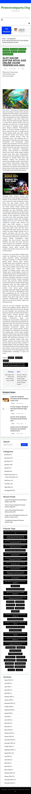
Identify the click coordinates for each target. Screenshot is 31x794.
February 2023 (8, 773)
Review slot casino (9, 474)
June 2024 (7, 720)
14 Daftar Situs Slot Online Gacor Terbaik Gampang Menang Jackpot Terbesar (15, 537)
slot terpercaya (20, 666)
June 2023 (7, 759)
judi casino (13, 49)
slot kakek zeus (10, 657)
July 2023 (6, 756)
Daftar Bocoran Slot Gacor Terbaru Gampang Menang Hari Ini (15, 563)
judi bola (6, 49)
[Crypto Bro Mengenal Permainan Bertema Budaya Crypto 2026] (15, 29)
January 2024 (8, 736)
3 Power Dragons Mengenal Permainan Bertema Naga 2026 (19, 408)
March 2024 (7, 730)
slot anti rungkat (10, 647)
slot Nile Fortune (21, 660)
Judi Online (6, 110)
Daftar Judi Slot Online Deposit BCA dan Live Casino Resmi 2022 (15, 568)
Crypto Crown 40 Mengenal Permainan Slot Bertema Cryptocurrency (19, 429)
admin (5, 68)
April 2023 (7, 766)
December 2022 (8, 779)
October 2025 (8, 706)
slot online (7, 483)
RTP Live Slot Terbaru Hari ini (15, 619)
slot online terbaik (20, 663)
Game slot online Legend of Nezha (15, 589)
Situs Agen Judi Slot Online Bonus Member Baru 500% (15, 623)
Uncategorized (8, 54)
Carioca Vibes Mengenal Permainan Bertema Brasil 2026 (18, 419)
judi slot (14, 51)
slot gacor (20, 647)
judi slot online (20, 608)
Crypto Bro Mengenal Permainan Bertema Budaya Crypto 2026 (22, 30)
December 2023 (8, 739)
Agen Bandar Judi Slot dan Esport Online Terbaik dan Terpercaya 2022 (15, 541)
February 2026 (8, 696)
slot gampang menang (15, 653)
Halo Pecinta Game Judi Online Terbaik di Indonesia (15, 593)
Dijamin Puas (15, 586)
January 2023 (8, 776)
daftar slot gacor (12, 220)
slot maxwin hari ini (10, 660)
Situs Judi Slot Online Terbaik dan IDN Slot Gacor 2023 (15, 634)
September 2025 (8, 710)
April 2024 (7, 726)
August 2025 (7, 713)
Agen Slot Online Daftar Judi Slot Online (15, 550)
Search (24, 444)
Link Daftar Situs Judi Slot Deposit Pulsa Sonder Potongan (15, 615)
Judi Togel (15, 611)
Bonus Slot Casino (10, 477)
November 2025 (8, 703)
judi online (22, 49)
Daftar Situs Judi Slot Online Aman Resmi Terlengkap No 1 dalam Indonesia (15, 573)
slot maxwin (20, 657)
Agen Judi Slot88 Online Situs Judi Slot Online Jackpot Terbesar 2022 (15, 546)
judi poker (6, 51)
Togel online (7, 487)
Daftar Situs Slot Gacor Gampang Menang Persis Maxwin (15, 582)
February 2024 (8, 733)
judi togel (21, 51)
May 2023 (7, 763)
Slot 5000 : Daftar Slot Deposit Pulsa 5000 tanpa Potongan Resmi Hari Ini (15, 643)
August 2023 (7, 753)
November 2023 (8, 743)
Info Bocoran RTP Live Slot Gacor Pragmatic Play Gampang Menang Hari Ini (15, 598)
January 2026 (8, 700)
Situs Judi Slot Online (15, 630)
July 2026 (6, 683)
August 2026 (7, 680)
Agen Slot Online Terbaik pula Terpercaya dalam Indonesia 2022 (15, 554)
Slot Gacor (7, 480)
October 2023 (8, 746)
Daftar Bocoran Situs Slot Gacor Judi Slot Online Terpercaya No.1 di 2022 (15, 559)
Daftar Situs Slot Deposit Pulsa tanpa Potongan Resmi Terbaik (15, 577)
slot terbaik (9, 666)
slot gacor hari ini (15, 650)
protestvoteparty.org (15, 7)
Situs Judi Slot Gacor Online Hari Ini (15, 627)
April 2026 (7, 693)
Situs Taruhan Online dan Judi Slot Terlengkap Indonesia (15, 639)
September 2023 (8, 749)
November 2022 (8, 783)
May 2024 (7, 723)
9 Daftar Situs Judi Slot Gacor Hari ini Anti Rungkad (15, 532)
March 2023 (7, 769)
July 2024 (6, 716)
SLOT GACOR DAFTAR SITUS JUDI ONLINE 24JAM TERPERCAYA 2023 (14, 364)
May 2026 (7, 690)
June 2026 (7, 686)
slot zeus (11, 669)
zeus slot (19, 669)
